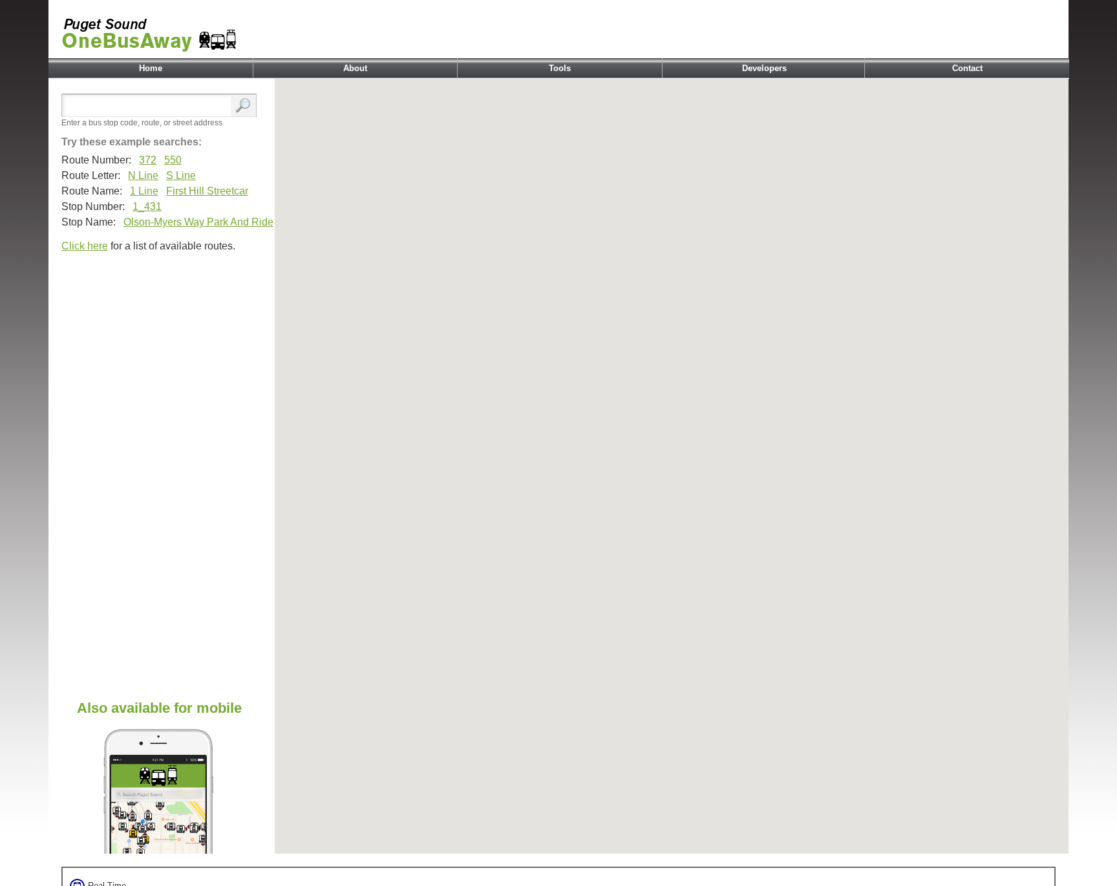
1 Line (144, 190)
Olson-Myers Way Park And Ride (198, 221)
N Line (143, 175)
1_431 (147, 206)
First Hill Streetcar (207, 190)
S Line (181, 175)
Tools (560, 68)
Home (150, 68)
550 (173, 159)
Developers (764, 68)
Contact (967, 68)
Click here (84, 245)
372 (147, 159)
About (355, 68)
